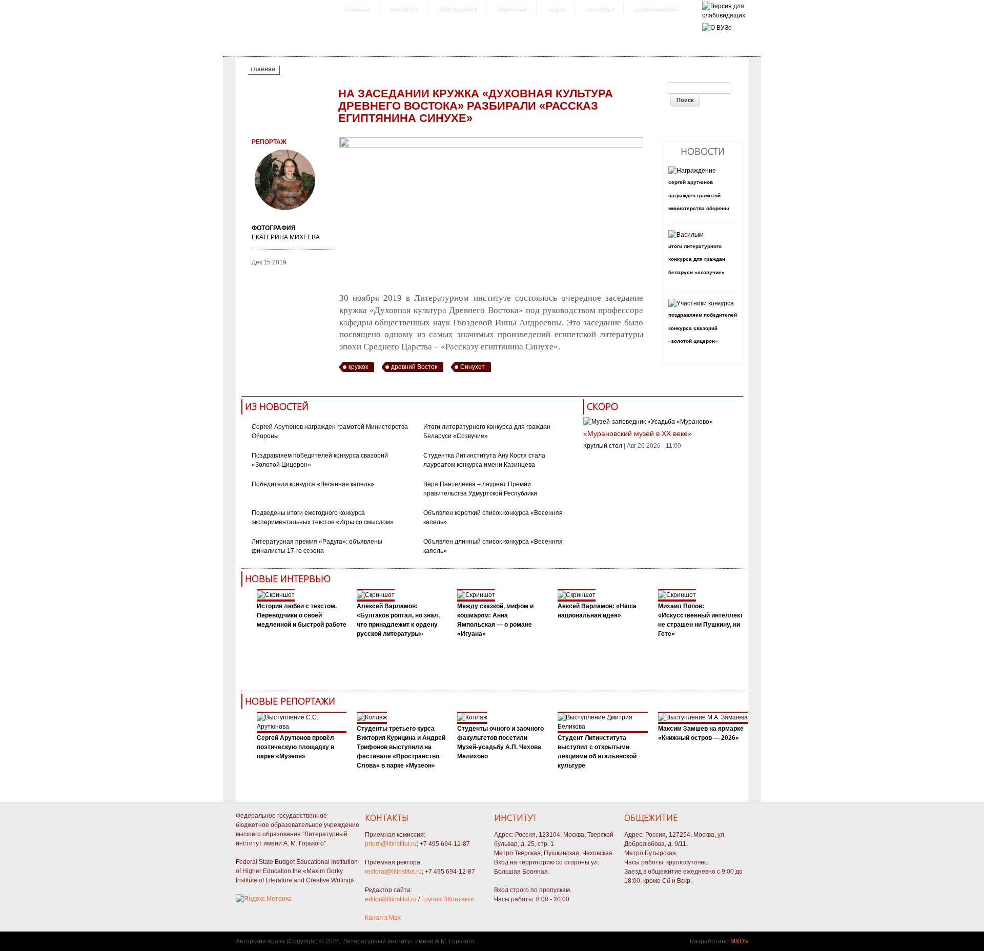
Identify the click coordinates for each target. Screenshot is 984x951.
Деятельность (655, 8)
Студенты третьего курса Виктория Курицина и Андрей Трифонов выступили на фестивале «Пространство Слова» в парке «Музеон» (401, 747)
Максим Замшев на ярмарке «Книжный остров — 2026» (701, 733)
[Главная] (723, 15)
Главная (356, 8)
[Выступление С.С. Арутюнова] (302, 726)
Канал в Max (383, 917)
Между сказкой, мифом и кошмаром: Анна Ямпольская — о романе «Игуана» (495, 620)
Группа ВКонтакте (447, 899)
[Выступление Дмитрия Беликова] (603, 726)
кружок (358, 366)
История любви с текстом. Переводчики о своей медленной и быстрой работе (301, 615)
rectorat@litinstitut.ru (393, 871)
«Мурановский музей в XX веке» (637, 433)
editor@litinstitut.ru (391, 899)
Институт (403, 8)
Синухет (472, 366)
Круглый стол (602, 445)
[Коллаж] (372, 717)
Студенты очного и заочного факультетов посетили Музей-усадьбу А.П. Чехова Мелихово (500, 742)
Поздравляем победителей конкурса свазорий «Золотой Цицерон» (702, 328)
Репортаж (269, 142)
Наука (555, 8)
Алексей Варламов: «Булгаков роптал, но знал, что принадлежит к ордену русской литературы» (398, 620)
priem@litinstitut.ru (391, 843)
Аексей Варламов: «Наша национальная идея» (597, 611)
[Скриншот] (276, 594)
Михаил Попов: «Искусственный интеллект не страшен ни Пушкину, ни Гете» (700, 620)
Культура (599, 8)
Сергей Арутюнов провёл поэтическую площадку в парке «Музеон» (295, 747)
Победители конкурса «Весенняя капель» (313, 484)
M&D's (739, 941)
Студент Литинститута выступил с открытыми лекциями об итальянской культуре (597, 751)
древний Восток (414, 366)
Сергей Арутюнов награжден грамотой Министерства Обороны (698, 195)
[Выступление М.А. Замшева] (703, 717)
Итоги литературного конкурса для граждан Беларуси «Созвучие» (696, 259)
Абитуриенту (457, 8)
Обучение (511, 8)
